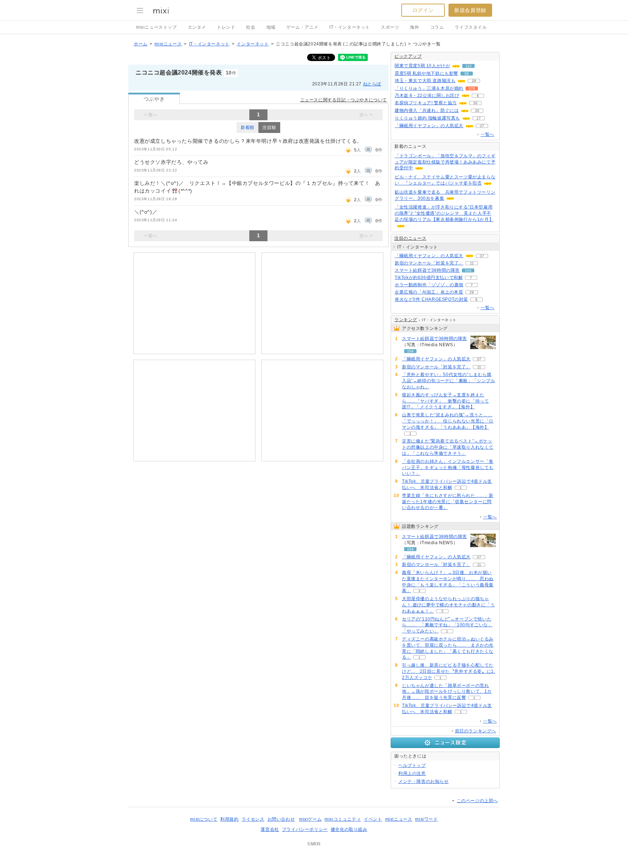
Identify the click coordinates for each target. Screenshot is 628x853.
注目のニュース (410, 238)
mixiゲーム (310, 819)
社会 (250, 27)
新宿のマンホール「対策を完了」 (429, 263)
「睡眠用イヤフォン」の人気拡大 (429, 125)
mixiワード (426, 819)
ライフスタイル (471, 27)
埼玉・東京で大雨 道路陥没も (425, 80)
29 (474, 81)
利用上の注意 (412, 773)
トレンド (226, 27)
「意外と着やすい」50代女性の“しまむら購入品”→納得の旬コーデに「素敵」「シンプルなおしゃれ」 (448, 380)
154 (468, 270)
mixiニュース (168, 44)
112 (469, 66)
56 (466, 74)
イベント (373, 819)
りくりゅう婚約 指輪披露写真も (427, 118)
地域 (270, 27)
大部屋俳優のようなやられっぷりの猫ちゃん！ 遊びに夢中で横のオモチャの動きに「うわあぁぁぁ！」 (448, 605)
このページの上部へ (477, 800)
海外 (414, 27)
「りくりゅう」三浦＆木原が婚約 (429, 88)
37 (482, 126)
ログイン (423, 10)
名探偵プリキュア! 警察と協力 (426, 102)
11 (472, 263)
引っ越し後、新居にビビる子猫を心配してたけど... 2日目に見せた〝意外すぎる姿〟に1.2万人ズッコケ (448, 671)
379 (471, 88)
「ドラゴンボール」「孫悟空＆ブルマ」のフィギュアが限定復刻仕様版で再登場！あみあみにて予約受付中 (445, 162)
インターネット (253, 44)
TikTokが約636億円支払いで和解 (429, 277)
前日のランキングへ (475, 730)
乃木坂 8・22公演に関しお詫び (427, 95)
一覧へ (487, 134)
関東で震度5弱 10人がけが (422, 65)
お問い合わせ (281, 819)
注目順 (269, 127)
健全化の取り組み (349, 829)
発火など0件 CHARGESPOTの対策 (431, 299)
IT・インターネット (349, 27)
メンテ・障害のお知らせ (423, 781)
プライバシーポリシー (305, 829)
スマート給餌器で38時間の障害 (427, 270)
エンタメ (197, 27)
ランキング (405, 319)
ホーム (141, 44)
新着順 (247, 127)
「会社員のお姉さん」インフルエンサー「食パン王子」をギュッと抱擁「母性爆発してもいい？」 (448, 467)
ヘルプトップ (412, 765)
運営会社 (270, 829)
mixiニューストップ (156, 27)
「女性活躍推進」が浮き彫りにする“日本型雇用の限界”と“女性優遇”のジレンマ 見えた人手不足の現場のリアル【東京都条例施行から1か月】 (444, 213)
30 (475, 103)
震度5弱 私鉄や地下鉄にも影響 (426, 73)
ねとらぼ (372, 83)
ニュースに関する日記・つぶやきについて (343, 99)
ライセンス (253, 819)
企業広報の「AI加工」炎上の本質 (429, 292)
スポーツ (390, 27)
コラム (437, 27)
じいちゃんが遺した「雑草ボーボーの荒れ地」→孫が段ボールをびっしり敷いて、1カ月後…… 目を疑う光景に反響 (447, 691)
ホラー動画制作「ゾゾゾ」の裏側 (429, 284)
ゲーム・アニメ (302, 27)
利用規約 (229, 819)
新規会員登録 (470, 10)
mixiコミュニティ (343, 819)
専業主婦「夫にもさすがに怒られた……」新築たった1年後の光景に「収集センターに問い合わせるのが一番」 (448, 501)
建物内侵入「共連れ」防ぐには (427, 110)
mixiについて (203, 819)
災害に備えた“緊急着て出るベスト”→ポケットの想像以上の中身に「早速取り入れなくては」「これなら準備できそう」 (448, 447)
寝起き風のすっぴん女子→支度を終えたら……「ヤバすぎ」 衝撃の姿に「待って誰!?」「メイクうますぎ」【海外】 (445, 401)
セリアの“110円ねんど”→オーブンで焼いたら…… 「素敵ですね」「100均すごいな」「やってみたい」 (447, 625)
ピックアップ (408, 56)
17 (478, 118)
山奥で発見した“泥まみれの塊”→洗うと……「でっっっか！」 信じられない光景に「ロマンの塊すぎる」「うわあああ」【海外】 (448, 421)
